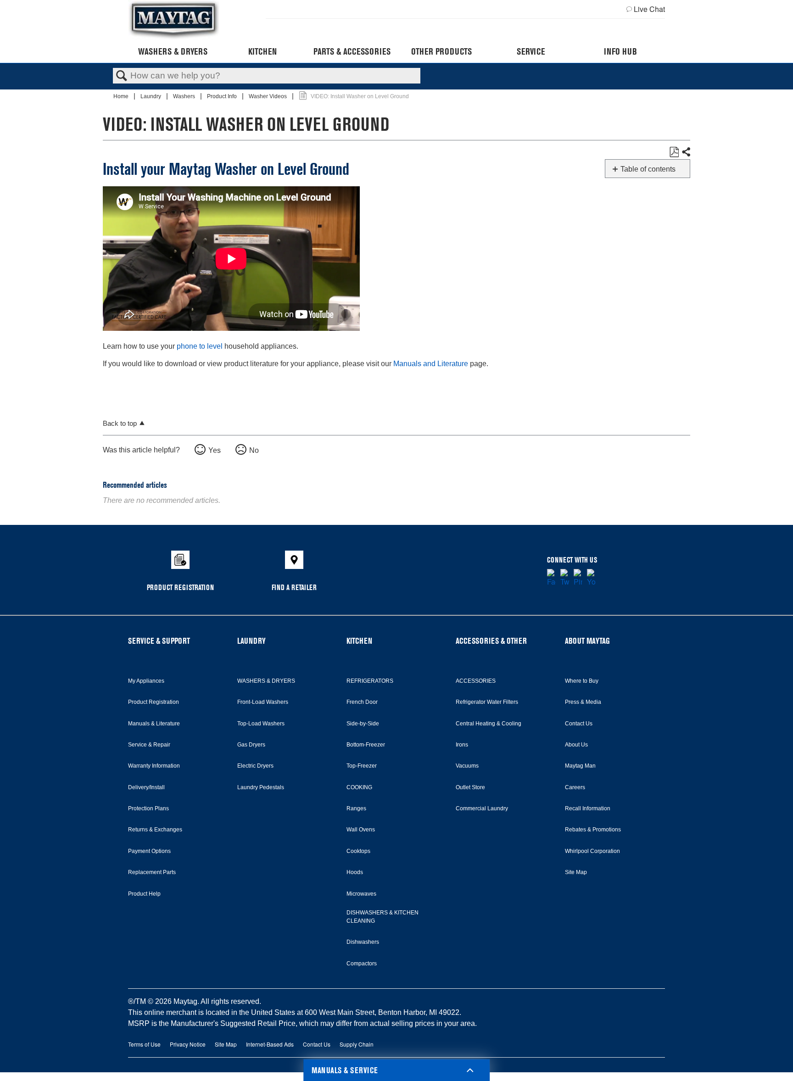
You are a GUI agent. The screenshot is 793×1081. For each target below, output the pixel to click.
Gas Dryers (251, 744)
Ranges (356, 808)
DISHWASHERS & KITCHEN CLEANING (382, 916)
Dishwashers (362, 942)
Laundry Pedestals (260, 787)
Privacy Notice (188, 1044)
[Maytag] (174, 20)
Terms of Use (144, 1044)
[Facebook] (551, 578)
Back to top (120, 423)
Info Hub (620, 51)
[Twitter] (564, 578)
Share (685, 152)
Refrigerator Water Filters (487, 702)
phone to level (200, 346)
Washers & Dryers (172, 51)
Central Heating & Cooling (488, 723)
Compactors (361, 963)
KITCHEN (359, 641)
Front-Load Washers (262, 702)
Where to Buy (581, 681)
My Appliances (146, 681)
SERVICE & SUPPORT (159, 641)
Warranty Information (154, 766)
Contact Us (578, 723)
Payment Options (149, 851)
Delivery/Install (146, 787)
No (254, 450)
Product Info (222, 96)
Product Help (144, 894)
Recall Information (587, 808)
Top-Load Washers (261, 723)
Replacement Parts (152, 872)
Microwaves (361, 894)
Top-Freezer (361, 766)
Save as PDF (674, 152)
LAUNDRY (251, 641)
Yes (214, 450)
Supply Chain (357, 1044)
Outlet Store (470, 787)
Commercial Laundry (482, 808)
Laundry (151, 96)
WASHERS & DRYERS (266, 681)
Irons (462, 744)
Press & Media (583, 702)
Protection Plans (148, 808)
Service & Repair (149, 744)
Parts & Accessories (352, 51)
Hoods (354, 872)
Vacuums (467, 766)
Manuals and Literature (430, 364)
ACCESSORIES (476, 681)
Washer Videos (268, 96)
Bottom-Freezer (365, 744)
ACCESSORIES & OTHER (491, 641)
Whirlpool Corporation (592, 851)
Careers (575, 787)
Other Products (441, 51)
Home (121, 96)
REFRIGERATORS (369, 681)
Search (121, 76)
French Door (362, 702)
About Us (576, 744)
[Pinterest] (578, 578)
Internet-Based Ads (270, 1044)
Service (531, 51)
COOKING (359, 787)
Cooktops (358, 851)
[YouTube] (591, 578)
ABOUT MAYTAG (587, 641)
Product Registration (153, 702)
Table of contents (648, 169)
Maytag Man (580, 766)
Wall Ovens (360, 829)
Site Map (576, 872)
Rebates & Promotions (593, 829)
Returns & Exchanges (155, 829)
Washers (184, 96)
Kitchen (262, 51)
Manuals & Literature (154, 723)
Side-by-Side (362, 723)
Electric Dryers (255, 766)
